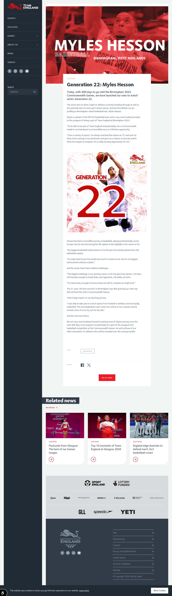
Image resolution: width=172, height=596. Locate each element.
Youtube (27, 71)
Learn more (84, 590)
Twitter (21, 71)
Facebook (10, 71)
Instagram (15, 71)
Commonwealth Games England (23, 7)
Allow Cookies (159, 590)
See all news (107, 378)
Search (11, 87)
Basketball (87, 351)
